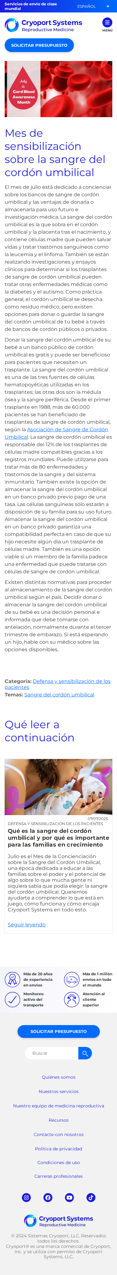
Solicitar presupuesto (39, 45)
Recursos (59, 1120)
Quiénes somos (59, 1077)
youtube (69, 1197)
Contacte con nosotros (59, 1134)
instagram (26, 1197)
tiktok (90, 1197)
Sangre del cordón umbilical (59, 695)
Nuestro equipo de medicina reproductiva (58, 1106)
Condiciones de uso (58, 1162)
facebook (47, 1197)
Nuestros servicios (59, 1091)
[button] (86, 6)
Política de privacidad (58, 1149)
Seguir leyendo (58, 846)
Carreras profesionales (58, 1176)
